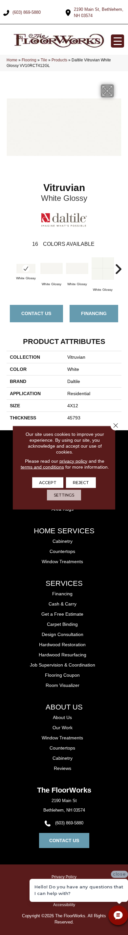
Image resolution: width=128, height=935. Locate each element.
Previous (10, 266)
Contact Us (36, 313)
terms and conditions (42, 466)
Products (59, 60)
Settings (64, 494)
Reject (81, 482)
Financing (94, 313)
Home (12, 60)
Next (118, 266)
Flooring (29, 60)
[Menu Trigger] (117, 41)
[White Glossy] (26, 268)
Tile (44, 60)
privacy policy (73, 460)
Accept (47, 482)
